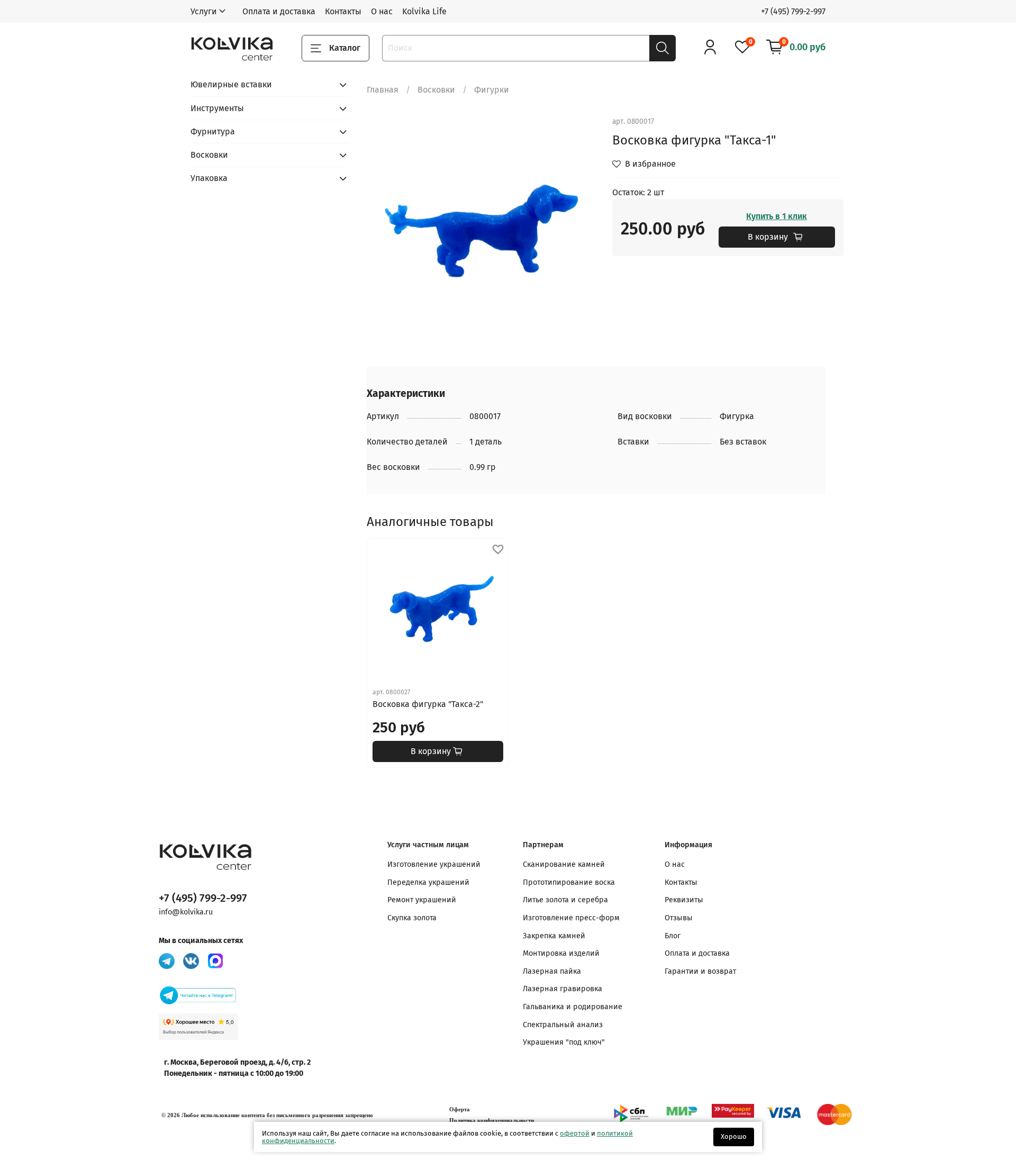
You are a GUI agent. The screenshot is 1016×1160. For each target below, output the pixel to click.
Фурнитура (212, 131)
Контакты (343, 11)
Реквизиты (684, 899)
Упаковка (209, 178)
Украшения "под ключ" (564, 1042)
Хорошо (734, 1136)
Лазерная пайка (552, 971)
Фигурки (491, 90)
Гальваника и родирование (572, 1006)
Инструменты (217, 108)
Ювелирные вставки (231, 84)
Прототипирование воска (569, 882)
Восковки (436, 90)
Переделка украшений (428, 882)
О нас (382, 11)
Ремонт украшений (421, 899)
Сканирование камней (564, 864)
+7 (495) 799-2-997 (793, 11)
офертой (574, 1133)
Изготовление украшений (433, 864)
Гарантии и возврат (700, 971)
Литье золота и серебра (565, 899)
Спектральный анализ (563, 1024)
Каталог (344, 48)
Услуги (203, 11)
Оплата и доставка (278, 11)
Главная (382, 90)
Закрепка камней (554, 935)
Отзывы (679, 917)
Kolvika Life (424, 11)
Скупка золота (412, 917)
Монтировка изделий (561, 953)
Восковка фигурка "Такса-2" (428, 704)
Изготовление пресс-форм (571, 917)
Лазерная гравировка (562, 988)
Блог (673, 935)
